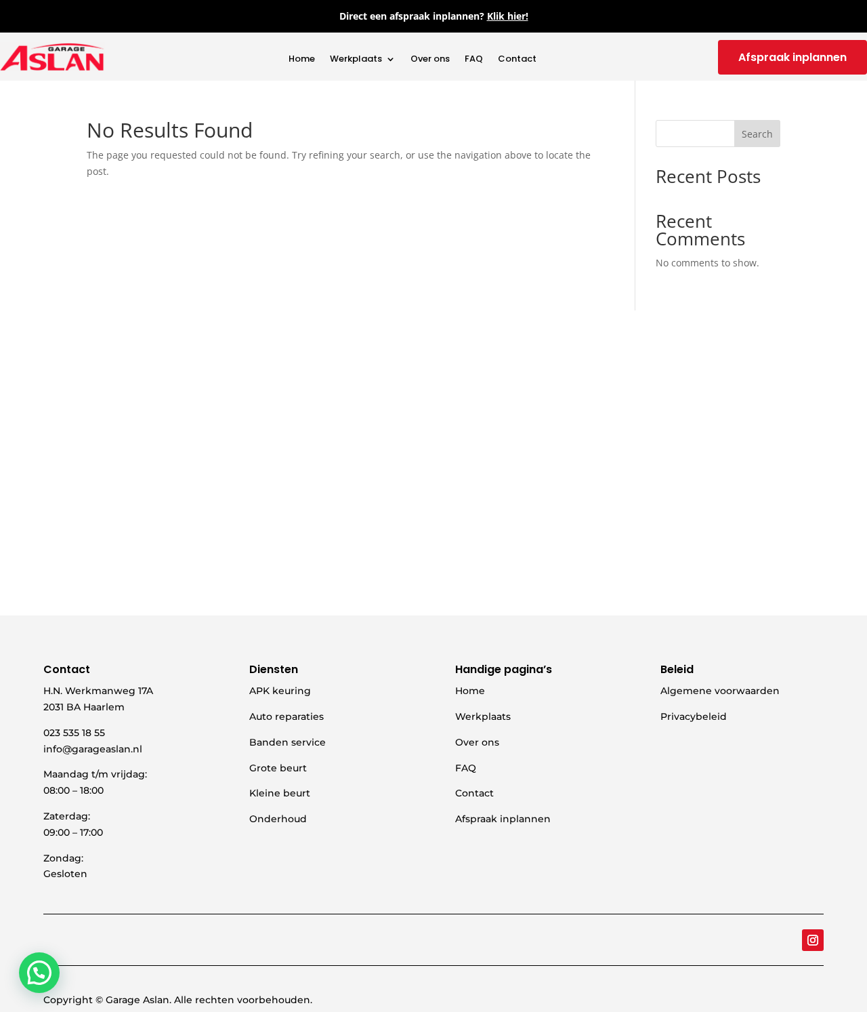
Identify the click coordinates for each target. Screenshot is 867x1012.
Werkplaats (356, 59)
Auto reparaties (286, 716)
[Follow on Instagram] (813, 940)
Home (302, 59)
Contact (517, 59)
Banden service (287, 742)
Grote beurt (278, 768)
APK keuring (280, 691)
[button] (39, 972)
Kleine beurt (279, 793)
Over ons (430, 59)
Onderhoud (278, 819)
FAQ (474, 59)
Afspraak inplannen (792, 57)
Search (757, 133)
